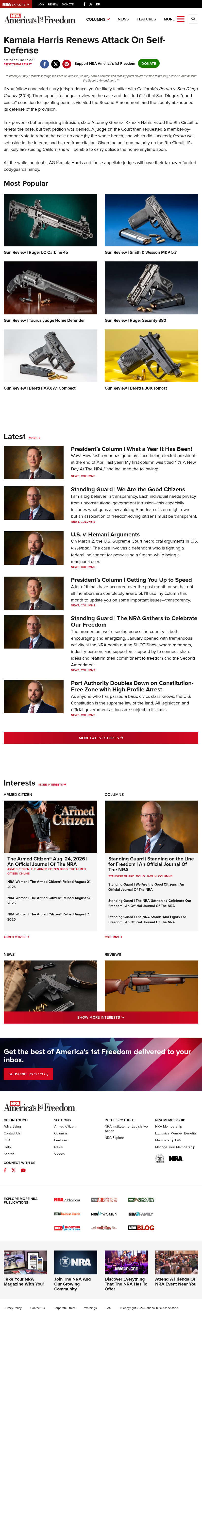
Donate (68, 4)
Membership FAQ (168, 1140)
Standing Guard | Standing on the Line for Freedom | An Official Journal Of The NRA (151, 864)
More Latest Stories (121, 737)
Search (9, 1153)
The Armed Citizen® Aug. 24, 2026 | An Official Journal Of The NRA (47, 861)
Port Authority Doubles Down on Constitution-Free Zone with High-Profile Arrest (132, 686)
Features (146, 19)
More (33, 438)
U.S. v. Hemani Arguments (105, 534)
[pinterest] (66, 61)
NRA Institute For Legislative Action (126, 1128)
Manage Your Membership (175, 1147)
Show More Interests (122, 1017)
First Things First (18, 64)
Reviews (113, 954)
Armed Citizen (18, 794)
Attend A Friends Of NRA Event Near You (175, 1281)
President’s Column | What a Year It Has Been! (131, 449)
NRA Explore (114, 1137)
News (123, 19)
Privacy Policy (13, 1308)
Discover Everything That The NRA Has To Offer (126, 1284)
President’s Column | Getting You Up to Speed (131, 579)
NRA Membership (168, 1126)
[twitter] (55, 61)
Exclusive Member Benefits (176, 1133)
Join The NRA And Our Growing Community (72, 1284)
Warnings (90, 1308)
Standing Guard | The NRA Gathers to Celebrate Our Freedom (134, 621)
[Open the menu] (180, 18)
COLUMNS (165, 876)
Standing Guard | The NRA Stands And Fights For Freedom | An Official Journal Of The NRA (147, 919)
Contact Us (12, 1133)
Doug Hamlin (146, 876)
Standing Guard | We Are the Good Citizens (128, 489)
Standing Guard (121, 876)
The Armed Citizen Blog (49, 869)
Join (41, 4)
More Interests (50, 784)
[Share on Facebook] (44, 61)
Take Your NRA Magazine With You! (24, 1281)
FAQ (7, 1140)
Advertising (12, 1126)
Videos (59, 1153)
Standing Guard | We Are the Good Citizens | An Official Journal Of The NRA (146, 887)
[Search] (193, 19)
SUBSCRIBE (28, 1074)
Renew (53, 4)
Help (7, 1147)
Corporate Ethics (64, 1308)
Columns (95, 19)
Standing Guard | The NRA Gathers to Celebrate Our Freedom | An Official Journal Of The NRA (149, 903)
